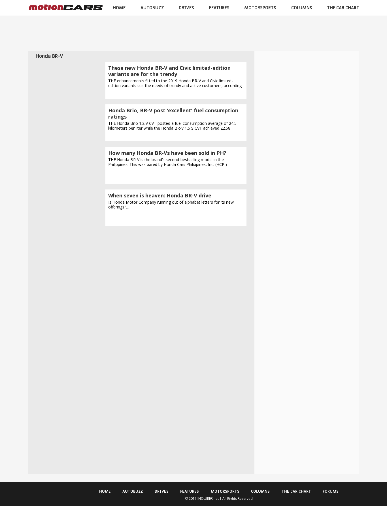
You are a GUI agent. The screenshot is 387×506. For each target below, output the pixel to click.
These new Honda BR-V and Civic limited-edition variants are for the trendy (169, 70)
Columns (301, 8)
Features (219, 8)
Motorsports (260, 8)
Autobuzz (152, 8)
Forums (331, 491)
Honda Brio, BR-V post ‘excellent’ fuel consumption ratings (173, 113)
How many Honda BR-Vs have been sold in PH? (167, 152)
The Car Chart (343, 8)
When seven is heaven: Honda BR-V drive (159, 195)
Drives (186, 8)
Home (119, 8)
